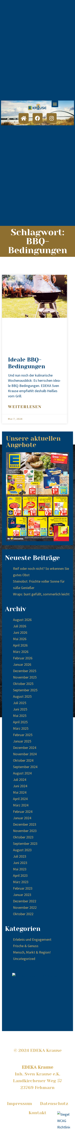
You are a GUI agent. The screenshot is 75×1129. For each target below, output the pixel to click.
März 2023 (20, 882)
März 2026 (20, 651)
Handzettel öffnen (37, 496)
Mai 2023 (19, 869)
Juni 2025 (20, 709)
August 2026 (22, 619)
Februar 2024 (22, 811)
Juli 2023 (19, 856)
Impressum (19, 1103)
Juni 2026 (20, 632)
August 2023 (22, 850)
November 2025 (25, 677)
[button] (55, 104)
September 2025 (25, 690)
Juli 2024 (19, 779)
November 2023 (25, 830)
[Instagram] (52, 118)
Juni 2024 (20, 786)
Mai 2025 (19, 715)
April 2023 (20, 875)
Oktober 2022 (23, 914)
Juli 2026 (19, 626)
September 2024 (25, 766)
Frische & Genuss (25, 946)
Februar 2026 (22, 658)
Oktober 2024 (23, 760)
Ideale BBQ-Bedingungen (26, 363)
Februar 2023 (22, 888)
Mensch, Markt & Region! (32, 952)
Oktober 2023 (23, 837)
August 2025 (22, 696)
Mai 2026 (19, 639)
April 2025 (20, 722)
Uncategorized (24, 958)
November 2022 (25, 907)
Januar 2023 (22, 894)
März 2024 (20, 805)
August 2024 (22, 773)
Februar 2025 (22, 734)
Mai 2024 (19, 792)
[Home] (24, 118)
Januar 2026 (22, 664)
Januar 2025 (22, 741)
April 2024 (20, 798)
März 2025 (20, 728)
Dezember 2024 (24, 747)
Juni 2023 (20, 862)
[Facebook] (38, 118)
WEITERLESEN (25, 407)
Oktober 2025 (23, 683)
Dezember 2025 (24, 671)
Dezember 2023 (24, 824)
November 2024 (25, 754)
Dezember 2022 (24, 901)
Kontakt (37, 1112)
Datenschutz (54, 1103)
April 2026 (20, 645)
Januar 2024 (22, 818)
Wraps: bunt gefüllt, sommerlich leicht (41, 594)
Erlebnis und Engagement (32, 939)
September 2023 (25, 843)
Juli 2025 (19, 703)
